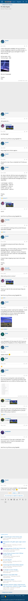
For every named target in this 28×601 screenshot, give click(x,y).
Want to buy (6, 539)
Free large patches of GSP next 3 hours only (14, 548)
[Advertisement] (14, 24)
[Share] (25, 46)
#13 (26, 338)
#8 (26, 225)
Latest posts (4, 534)
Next (14, 493)
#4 (26, 148)
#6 (26, 172)
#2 (26, 118)
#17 (26, 406)
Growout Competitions (8, 557)
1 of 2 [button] (10, 493)
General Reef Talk (7, 572)
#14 (26, 352)
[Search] (26, 1)
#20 (26, 485)
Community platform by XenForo (13, 599)
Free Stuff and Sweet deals (9, 551)
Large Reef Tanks (6, 577)
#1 (26, 46)
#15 (26, 363)
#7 (26, 209)
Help (23, 595)
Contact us (3, 595)
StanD (3, 9)
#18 (26, 425)
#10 (26, 273)
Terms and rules (10, 595)
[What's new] (23, 1)
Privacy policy (18, 595)
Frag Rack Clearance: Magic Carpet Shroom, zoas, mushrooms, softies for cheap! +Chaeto (14, 585)
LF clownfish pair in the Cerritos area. (12, 537)
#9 (26, 241)
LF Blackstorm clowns (8, 579)
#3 (26, 131)
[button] (2, 1)
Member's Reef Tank (7, 546)
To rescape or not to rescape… (10, 569)
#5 (26, 159)
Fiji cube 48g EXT (7, 560)
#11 (26, 286)
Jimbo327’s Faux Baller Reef (10, 574)
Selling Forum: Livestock (8, 589)
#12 (26, 307)
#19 (26, 437)
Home (2, 597)
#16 (26, 375)
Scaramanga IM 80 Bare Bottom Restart (13, 564)
